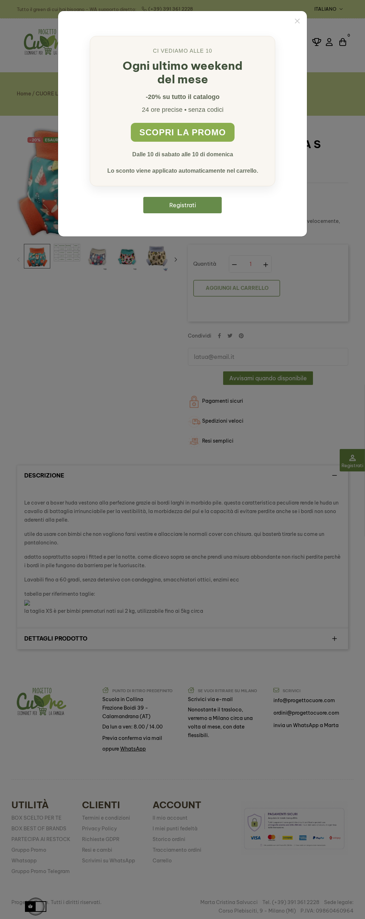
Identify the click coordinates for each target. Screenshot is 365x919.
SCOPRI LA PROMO (182, 132)
